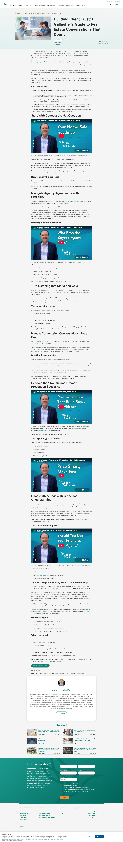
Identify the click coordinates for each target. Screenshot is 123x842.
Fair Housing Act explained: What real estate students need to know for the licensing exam (85, 750)
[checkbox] (78, 788)
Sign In (116, 4)
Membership (61, 5)
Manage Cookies (92, 818)
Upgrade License (69, 5)
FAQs (62, 813)
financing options (41, 430)
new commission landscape (41, 341)
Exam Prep (35, 5)
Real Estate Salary (41, 13)
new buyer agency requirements (78, 201)
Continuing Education (51, 5)
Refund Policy (91, 813)
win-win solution (42, 575)
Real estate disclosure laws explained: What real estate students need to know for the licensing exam (48, 750)
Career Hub (19, 13)
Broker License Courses (45, 811)
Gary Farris (42, 734)
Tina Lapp (77, 743)
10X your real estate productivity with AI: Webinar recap (48, 739)
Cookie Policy (91, 815)
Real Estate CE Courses (44, 813)
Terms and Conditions (93, 809)
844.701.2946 (64, 809)
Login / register (77, 809)
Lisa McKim (58, 42)
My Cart (111, 4)
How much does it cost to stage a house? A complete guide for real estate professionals (49, 730)
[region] (61, 837)
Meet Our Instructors (25, 813)
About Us (22, 809)
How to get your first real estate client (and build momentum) (84, 730)
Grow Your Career (52, 13)
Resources (77, 5)
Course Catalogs (24, 824)
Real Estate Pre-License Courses (47, 809)
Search (60, 13)
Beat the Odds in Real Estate (40, 665)
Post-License (42, 5)
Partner (83, 5)
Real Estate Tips (58, 39)
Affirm (21, 811)
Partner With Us (24, 815)
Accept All (99, 836)
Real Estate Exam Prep (44, 815)
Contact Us (117, 1)
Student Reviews (24, 819)
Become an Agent (29, 13)
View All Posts (61, 713)
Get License (28, 5)
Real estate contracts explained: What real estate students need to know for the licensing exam (84, 740)
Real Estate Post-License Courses (47, 817)
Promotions (23, 822)
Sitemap (22, 826)
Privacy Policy (91, 811)
